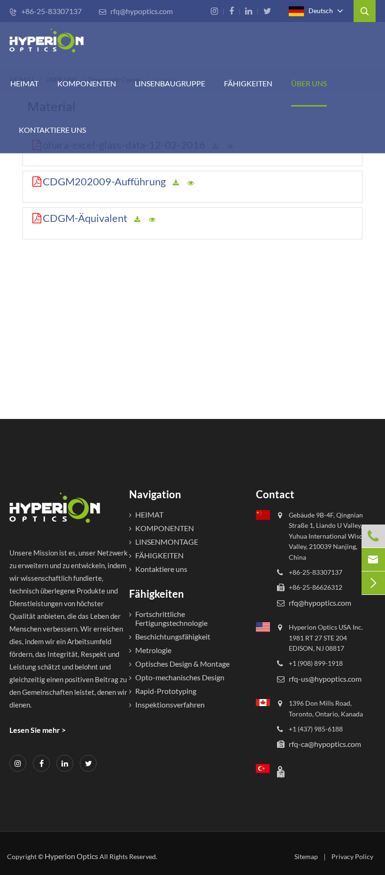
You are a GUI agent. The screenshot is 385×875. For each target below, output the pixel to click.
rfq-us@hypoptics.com (325, 678)
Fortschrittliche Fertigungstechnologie (171, 618)
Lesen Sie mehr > (37, 729)
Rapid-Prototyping (165, 690)
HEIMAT (24, 83)
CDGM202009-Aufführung (104, 181)
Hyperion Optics (71, 856)
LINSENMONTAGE (166, 541)
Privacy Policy (352, 856)
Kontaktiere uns (52, 129)
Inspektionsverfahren (170, 704)
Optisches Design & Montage (182, 663)
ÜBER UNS (309, 83)
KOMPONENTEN (86, 83)
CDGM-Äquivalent (85, 218)
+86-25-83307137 (45, 11)
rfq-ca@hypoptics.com (325, 743)
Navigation (155, 494)
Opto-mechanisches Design (179, 677)
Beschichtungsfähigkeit (172, 636)
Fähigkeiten (156, 593)
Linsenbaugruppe (170, 83)
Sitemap (306, 856)
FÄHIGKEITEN (248, 83)
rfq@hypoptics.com (136, 11)
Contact (275, 494)
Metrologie (153, 650)
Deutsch (320, 10)
